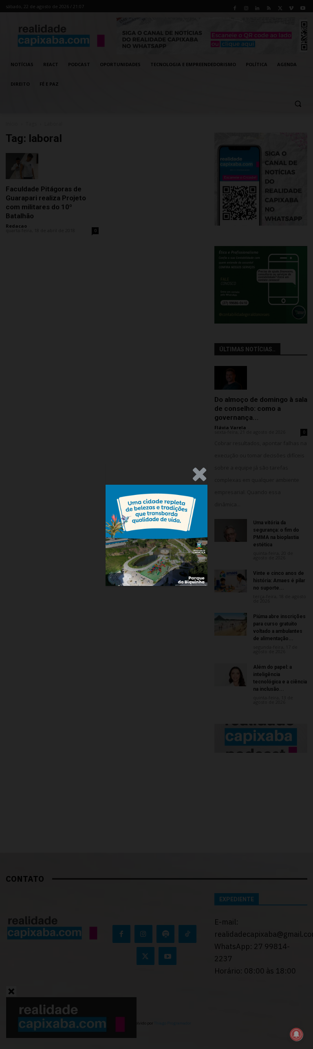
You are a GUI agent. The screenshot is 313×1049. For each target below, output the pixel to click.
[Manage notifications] (296, 1034)
